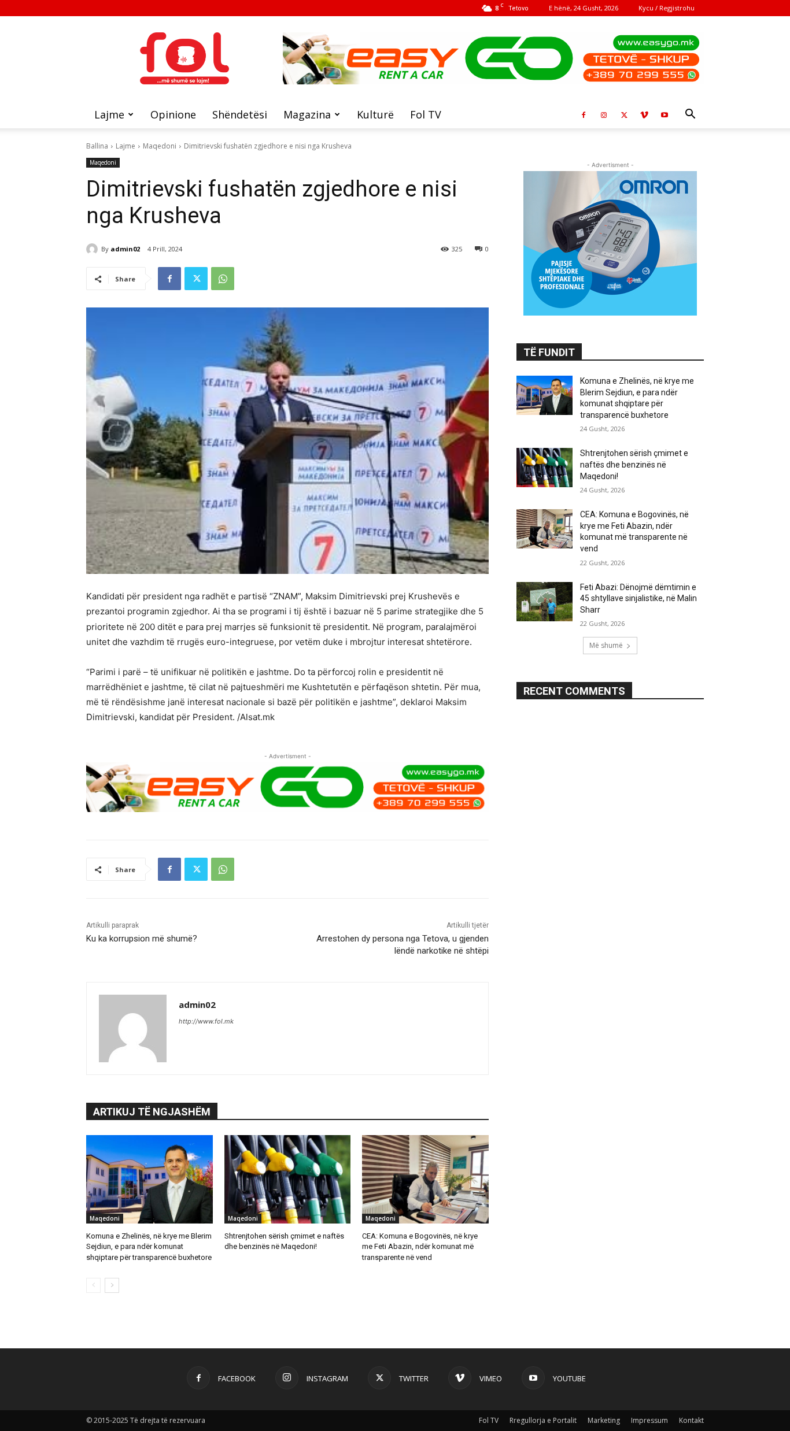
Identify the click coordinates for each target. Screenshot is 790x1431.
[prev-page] (93, 1285)
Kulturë (375, 114)
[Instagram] (603, 114)
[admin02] (93, 249)
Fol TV (425, 114)
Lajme (109, 114)
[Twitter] (624, 114)
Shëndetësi (239, 114)
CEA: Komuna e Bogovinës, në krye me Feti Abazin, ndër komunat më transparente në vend (420, 1246)
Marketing (604, 1420)
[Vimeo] (644, 114)
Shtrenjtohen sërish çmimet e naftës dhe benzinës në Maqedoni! (634, 464)
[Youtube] (664, 114)
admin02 (125, 248)
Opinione (173, 114)
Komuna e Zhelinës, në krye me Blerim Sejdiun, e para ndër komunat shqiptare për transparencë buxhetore (149, 1246)
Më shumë (606, 645)
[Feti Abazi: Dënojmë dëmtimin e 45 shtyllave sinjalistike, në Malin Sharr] (544, 601)
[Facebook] (583, 114)
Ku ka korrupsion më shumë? (141, 938)
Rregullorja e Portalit (543, 1420)
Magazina (307, 114)
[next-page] (112, 1285)
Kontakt (691, 1420)
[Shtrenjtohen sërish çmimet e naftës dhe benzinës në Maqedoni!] (287, 1179)
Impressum (649, 1420)
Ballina (97, 146)
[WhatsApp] (222, 278)
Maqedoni (159, 146)
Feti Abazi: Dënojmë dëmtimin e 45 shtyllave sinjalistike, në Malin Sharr (638, 598)
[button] (690, 115)
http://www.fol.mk (206, 1021)
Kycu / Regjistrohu (666, 7)
